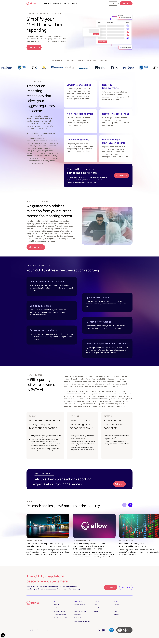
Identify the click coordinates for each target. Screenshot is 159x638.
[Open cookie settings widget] (3, 635)
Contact (116, 608)
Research (96, 608)
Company (116, 604)
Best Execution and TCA (60, 618)
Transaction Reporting (60, 614)
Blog (95, 604)
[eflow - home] (32, 603)
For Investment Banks (80, 611)
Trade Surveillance (59, 608)
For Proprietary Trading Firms (82, 621)
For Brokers (77, 614)
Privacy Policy (96, 630)
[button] (47, 3)
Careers (116, 611)
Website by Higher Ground (49, 630)
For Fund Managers (79, 608)
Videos (96, 611)
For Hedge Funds (78, 618)
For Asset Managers (79, 604)
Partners (116, 614)
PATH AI (56, 604)
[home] (31, 3)
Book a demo (110, 587)
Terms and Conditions (84, 630)
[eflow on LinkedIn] (104, 630)
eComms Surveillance (60, 611)
